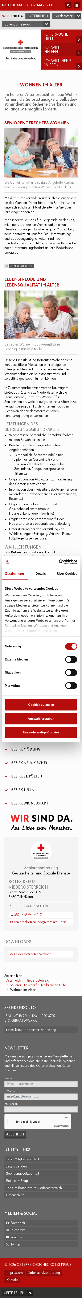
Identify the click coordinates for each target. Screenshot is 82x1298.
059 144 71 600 (41, 5)
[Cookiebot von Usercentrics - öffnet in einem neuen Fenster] (59, 562)
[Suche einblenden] (68, 5)
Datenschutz (15, 1195)
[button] (41, 749)
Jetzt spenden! (16, 1167)
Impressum (15, 1273)
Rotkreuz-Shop (17, 1181)
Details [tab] (41, 573)
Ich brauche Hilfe (53, 985)
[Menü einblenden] (77, 5)
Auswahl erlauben (41, 718)
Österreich (38, 16)
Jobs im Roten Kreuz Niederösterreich (34, 1188)
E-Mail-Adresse (13, 1091)
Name (8, 1078)
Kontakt (12, 1280)
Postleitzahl (11, 1104)
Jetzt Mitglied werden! (22, 1159)
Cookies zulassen (41, 704)
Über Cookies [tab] (67, 573)
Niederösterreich (37, 981)
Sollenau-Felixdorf (23, 985)
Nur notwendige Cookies (41, 732)
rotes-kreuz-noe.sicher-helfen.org (31, 1030)
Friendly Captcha (61, 1125)
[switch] (71, 659)
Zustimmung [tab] (14, 573)
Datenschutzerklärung (44, 1273)
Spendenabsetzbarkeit (22, 1174)
